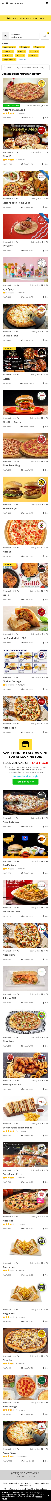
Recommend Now (25, 781)
